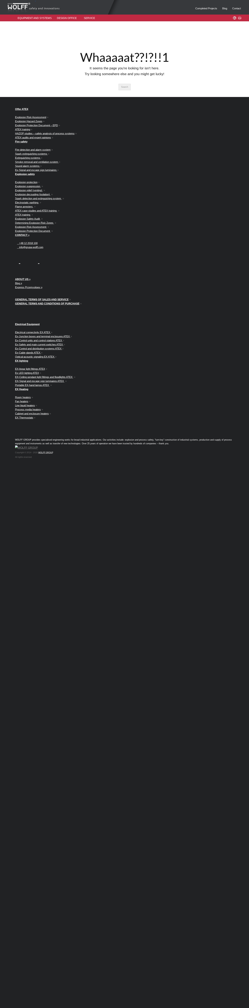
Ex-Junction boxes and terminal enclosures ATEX (42, 336)
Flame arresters (24, 206)
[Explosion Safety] (48, 7)
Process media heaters (28, 409)
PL (234, 18)
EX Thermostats (24, 417)
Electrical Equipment (27, 324)
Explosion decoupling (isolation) (32, 194)
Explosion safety (25, 174)
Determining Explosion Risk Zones (34, 222)
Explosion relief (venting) (29, 190)
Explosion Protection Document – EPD (36, 125)
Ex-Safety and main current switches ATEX (39, 344)
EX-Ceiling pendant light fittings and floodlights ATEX (44, 377)
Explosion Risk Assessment (30, 117)
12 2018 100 (28, 243)
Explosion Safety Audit (27, 218)
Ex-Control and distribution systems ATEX (38, 348)
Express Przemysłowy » (28, 287)
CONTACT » (22, 235)
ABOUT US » (22, 279)
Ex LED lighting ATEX (27, 372)
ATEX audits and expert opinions (33, 137)
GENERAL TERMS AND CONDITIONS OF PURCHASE (47, 303)
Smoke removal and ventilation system (37, 161)
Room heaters (23, 397)
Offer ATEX (21, 109)
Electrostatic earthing (27, 202)
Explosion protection (26, 182)
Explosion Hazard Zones (28, 121)
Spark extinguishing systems (31, 153)
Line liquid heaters (25, 405)
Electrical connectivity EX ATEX (33, 332)
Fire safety (21, 141)
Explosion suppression (28, 186)
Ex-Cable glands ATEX (28, 352)
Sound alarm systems (27, 166)
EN (239, 18)
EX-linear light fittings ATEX (30, 368)
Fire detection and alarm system (33, 149)
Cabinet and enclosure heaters (32, 413)
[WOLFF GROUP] (26, 447)
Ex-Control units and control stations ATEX (39, 340)
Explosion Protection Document (33, 230)
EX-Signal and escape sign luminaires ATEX (40, 381)
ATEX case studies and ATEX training (36, 210)
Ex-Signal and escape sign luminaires (36, 170)
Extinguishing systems (28, 157)
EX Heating (21, 389)
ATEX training (22, 129)
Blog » (18, 283)
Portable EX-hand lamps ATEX (32, 385)
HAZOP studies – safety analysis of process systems (45, 133)
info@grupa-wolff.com (30, 247)
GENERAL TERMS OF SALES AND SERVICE (42, 299)
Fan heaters (21, 401)
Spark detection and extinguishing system (38, 198)
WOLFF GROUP (45, 452)
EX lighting (21, 360)
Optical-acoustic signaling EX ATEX (35, 356)
